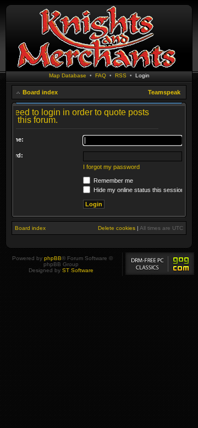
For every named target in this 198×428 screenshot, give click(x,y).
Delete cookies (116, 228)
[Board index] (96, 68)
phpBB (53, 258)
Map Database (67, 75)
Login (142, 75)
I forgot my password (111, 167)
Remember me (112, 180)
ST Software (78, 270)
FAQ (100, 75)
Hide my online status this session (138, 190)
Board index (40, 92)
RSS (121, 75)
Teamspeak (164, 92)
